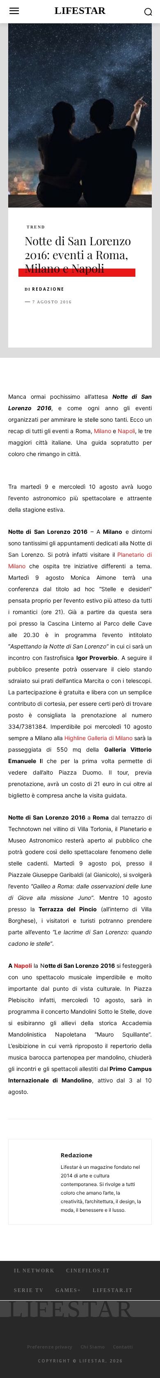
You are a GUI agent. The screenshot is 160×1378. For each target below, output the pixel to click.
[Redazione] (37, 1182)
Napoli (126, 430)
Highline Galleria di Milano (98, 737)
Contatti (123, 1347)
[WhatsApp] (89, 322)
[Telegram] (146, 322)
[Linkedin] (108, 322)
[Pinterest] (70, 322)
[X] (51, 322)
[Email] (127, 322)
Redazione (48, 289)
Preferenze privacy (49, 1347)
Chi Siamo (92, 1347)
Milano (102, 430)
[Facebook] (33, 322)
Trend (36, 227)
